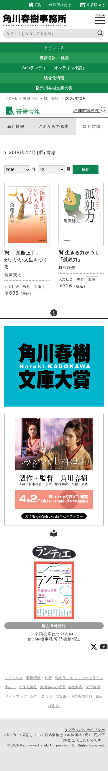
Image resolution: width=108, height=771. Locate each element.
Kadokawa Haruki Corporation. (45, 745)
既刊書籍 (51, 98)
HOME (11, 98)
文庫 (37, 286)
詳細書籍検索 (87, 110)
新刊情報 (15, 126)
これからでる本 (54, 126)
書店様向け (95, 5)
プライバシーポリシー (86, 729)
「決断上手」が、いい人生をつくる (26, 260)
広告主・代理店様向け (52, 5)
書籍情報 (47, 57)
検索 (65, 57)
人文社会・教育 (17, 286)
